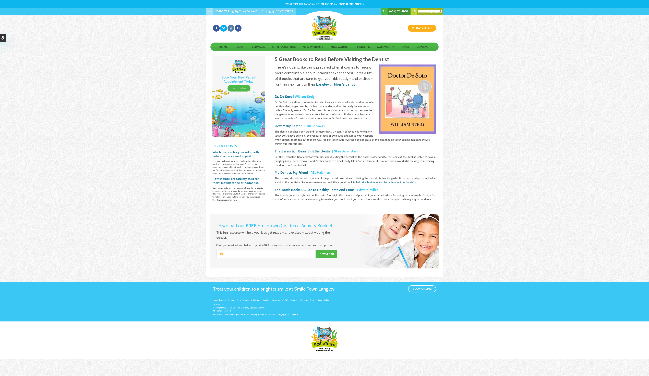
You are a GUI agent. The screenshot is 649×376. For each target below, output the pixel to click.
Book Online (424, 28)
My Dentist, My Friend (291, 173)
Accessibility (323, 300)
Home (223, 47)
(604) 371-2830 (398, 11)
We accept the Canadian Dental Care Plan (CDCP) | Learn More (323, 4)
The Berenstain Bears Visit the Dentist (303, 151)
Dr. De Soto (283, 97)
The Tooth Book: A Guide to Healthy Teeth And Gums (315, 190)
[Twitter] (223, 28)
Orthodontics (284, 47)
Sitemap (304, 300)
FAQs (406, 47)
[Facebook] (216, 28)
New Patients (313, 47)
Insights (363, 47)
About (240, 47)
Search (313, 300)
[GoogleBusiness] (238, 28)
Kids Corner (340, 47)
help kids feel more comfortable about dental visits (386, 182)
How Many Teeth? (288, 126)
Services (258, 47)
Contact (423, 47)
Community (386, 47)
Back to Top (218, 304)
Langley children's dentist (336, 84)
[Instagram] (230, 28)
